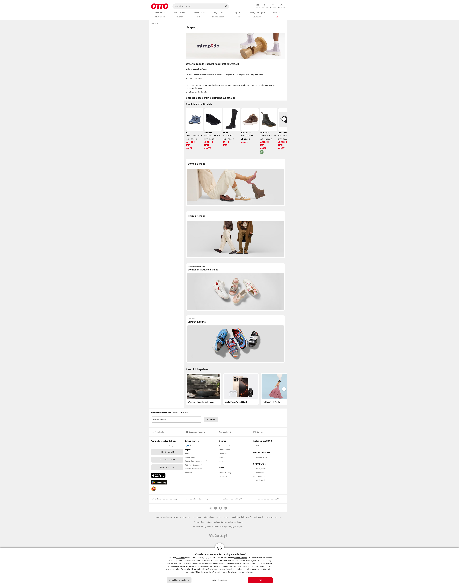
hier (261, 569)
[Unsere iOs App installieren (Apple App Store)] (158, 475)
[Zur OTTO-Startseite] (159, 6)
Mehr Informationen (219, 580)
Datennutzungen (240, 558)
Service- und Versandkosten (232, 522)
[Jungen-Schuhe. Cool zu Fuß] (235, 339)
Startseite (155, 23)
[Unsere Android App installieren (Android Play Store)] (159, 482)
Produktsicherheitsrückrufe (241, 517)
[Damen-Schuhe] (235, 182)
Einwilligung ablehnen (179, 580)
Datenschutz (185, 517)
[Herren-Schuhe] (235, 234)
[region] (229, 567)
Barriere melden (167, 467)
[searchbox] (197, 6)
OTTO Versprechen (273, 517)
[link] (153, 488)
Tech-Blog (223, 476)
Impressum (197, 517)
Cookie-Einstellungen (164, 517)
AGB (176, 517)
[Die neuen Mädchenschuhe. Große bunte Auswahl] (235, 287)
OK (260, 580)
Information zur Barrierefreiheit (216, 517)
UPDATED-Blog (225, 473)
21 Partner (180, 558)
